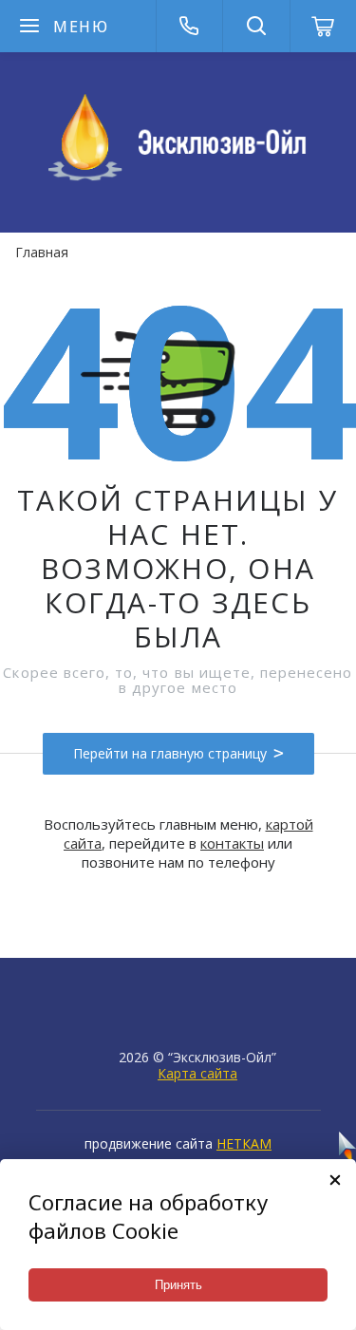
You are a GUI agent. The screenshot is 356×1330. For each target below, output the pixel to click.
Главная (41, 252)
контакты (232, 843)
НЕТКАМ (244, 1143)
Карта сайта (197, 1073)
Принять (178, 1285)
